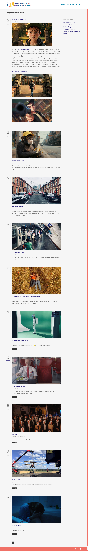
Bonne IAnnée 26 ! (18, 161)
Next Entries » (13, 543)
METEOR (14, 434)
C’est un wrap (16, 526)
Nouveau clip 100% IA (19, 19)
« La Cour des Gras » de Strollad (26, 49)
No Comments (22, 21)
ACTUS (78, 4)
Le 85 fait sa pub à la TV (19, 252)
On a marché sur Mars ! (20, 341)
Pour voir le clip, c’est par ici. (19, 71)
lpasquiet (14, 21)
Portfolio (70, 4)
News (18, 21)
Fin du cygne (16, 480)
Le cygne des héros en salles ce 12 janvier (26, 297)
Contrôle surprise (18, 386)
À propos (61, 4)
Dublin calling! (17, 207)
